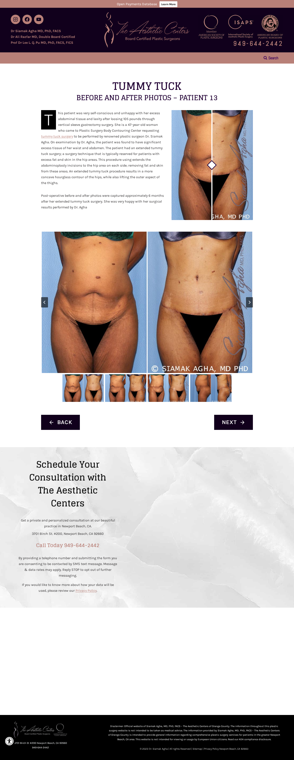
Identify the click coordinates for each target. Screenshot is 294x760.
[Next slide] (249, 302)
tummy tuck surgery (57, 136)
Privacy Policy (86, 590)
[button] (147, 302)
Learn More (168, 4)
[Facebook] (27, 19)
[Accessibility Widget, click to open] (9, 741)
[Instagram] (15, 19)
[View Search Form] (271, 58)
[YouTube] (38, 19)
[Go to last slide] (44, 302)
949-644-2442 (258, 43)
